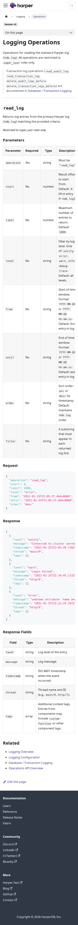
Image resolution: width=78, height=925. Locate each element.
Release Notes (12, 817)
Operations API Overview (26, 768)
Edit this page (16, 782)
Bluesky (8, 862)
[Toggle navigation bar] (5, 5)
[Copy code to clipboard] (71, 476)
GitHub (8, 894)
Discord (8, 844)
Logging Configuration (24, 757)
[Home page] (6, 16)
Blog (6, 888)
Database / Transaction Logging (49, 91)
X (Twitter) (10, 856)
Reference (10, 812)
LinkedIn (9, 850)
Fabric (7, 823)
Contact (8, 900)
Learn (7, 806)
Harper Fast (11, 883)
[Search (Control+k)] (71, 5)
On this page (14, 33)
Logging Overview (21, 752)
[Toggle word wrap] (64, 476)
